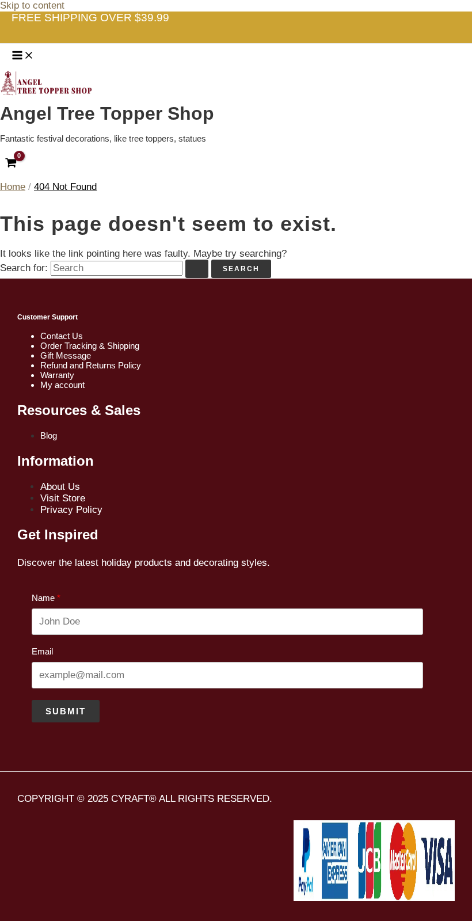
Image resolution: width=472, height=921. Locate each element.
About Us (60, 486)
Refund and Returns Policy (90, 365)
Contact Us (61, 336)
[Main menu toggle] (23, 56)
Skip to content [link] (32, 5)
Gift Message (65, 355)
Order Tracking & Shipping (89, 346)
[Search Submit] (196, 269)
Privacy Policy (71, 509)
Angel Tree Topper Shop (107, 113)
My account (62, 385)
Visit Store (62, 498)
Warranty (57, 375)
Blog (48, 435)
